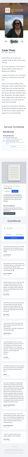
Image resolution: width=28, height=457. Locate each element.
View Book (7, 191)
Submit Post (14, 237)
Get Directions (14, 146)
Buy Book (15, 191)
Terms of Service (18, 450)
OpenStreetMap (15, 453)
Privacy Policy (10, 450)
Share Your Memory (9, 213)
